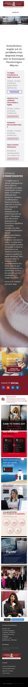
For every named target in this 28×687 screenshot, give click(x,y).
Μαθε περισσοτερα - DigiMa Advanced (14, 92)
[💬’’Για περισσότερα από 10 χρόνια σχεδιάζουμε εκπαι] (14, 577)
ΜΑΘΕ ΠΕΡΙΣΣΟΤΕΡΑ (13, 138)
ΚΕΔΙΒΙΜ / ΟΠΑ (6, 628)
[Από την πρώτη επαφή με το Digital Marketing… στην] (14, 604)
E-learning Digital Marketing (8, 668)
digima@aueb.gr (6, 640)
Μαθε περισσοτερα (13, 116)
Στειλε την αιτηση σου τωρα (14, 369)
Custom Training (6, 673)
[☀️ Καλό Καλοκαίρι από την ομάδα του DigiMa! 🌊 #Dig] (14, 471)
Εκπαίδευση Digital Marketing (9, 666)
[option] (14, 214)
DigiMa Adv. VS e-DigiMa (7, 671)
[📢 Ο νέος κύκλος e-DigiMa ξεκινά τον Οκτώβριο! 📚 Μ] (14, 551)
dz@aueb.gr (14, 640)
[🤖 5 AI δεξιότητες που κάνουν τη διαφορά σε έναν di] (14, 524)
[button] (2, 263)
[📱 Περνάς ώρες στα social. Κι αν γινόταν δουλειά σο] (14, 418)
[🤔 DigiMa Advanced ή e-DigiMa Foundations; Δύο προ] (14, 444)
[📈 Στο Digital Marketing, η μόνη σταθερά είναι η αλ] (14, 498)
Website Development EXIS (19, 683)
